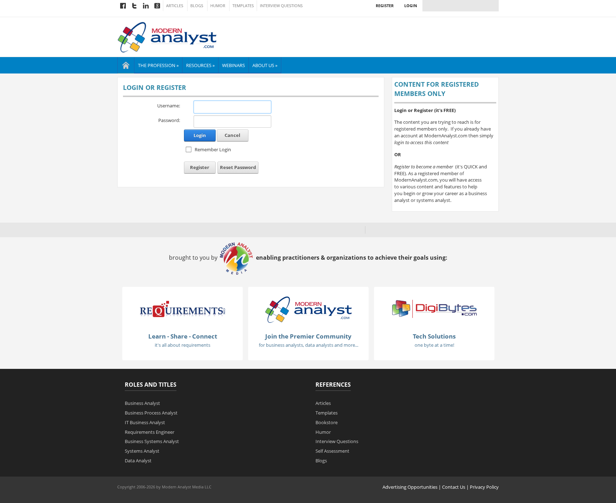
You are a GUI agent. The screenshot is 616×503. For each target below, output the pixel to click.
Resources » (200, 65)
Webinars (233, 65)
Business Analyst (142, 403)
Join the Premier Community (308, 336)
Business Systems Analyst (152, 441)
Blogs (196, 5)
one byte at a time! (434, 345)
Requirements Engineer (149, 432)
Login (410, 5)
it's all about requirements (182, 345)
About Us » (264, 65)
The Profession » (158, 65)
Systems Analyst (142, 451)
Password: (169, 120)
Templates (243, 5)
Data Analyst (138, 460)
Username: (168, 105)
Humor (217, 5)
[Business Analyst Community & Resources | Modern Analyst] (167, 36)
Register (385, 5)
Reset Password (238, 167)
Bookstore (326, 422)
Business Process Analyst (151, 413)
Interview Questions (281, 5)
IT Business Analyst (145, 422)
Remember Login (213, 149)
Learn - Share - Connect (182, 336)
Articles (174, 5)
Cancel (232, 135)
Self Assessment (332, 451)
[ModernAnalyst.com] (308, 309)
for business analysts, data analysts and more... (308, 345)
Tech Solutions (434, 336)
